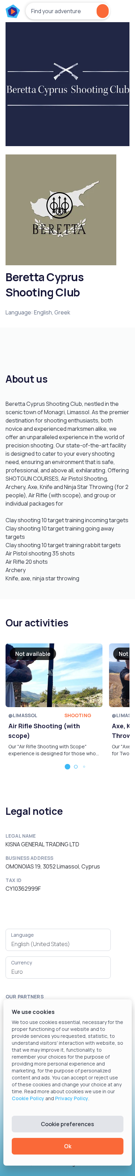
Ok (67, 1146)
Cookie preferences (67, 1124)
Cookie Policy (28, 1098)
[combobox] (58, 944)
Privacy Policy (71, 1098)
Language (22, 935)
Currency (21, 962)
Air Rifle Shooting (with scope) (44, 731)
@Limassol (22, 715)
